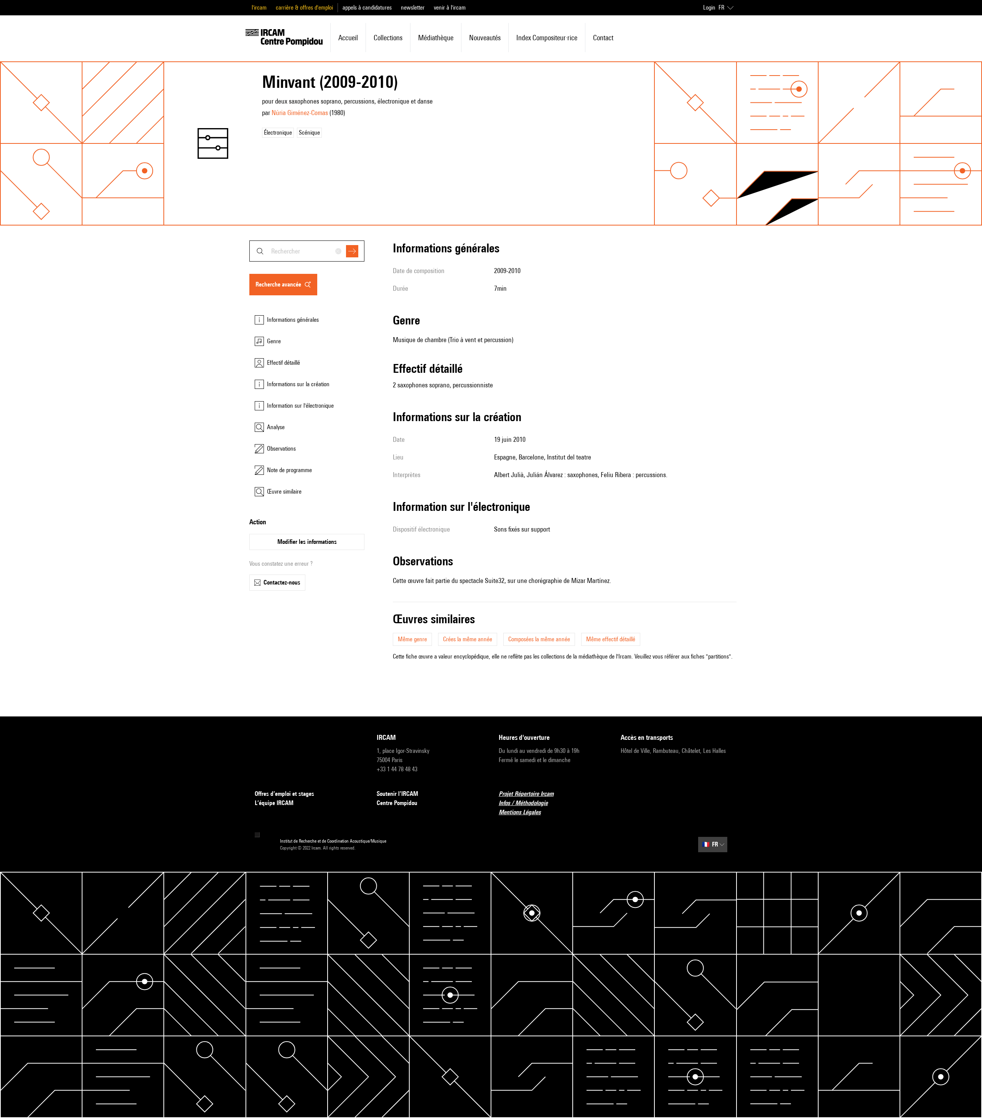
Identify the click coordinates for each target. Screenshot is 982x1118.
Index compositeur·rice (546, 37)
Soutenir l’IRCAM (397, 793)
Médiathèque (435, 37)
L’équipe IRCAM (274, 803)
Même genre (412, 639)
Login (709, 7)
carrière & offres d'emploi (304, 7)
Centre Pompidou (397, 803)
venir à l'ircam (450, 7)
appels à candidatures (367, 7)
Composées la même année (539, 639)
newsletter (413, 7)
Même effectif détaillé (610, 639)
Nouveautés (485, 37)
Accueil (348, 37)
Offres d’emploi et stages (284, 793)
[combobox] (306, 251)
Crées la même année (467, 639)
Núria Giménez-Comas (300, 113)
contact (603, 37)
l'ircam (259, 7)
